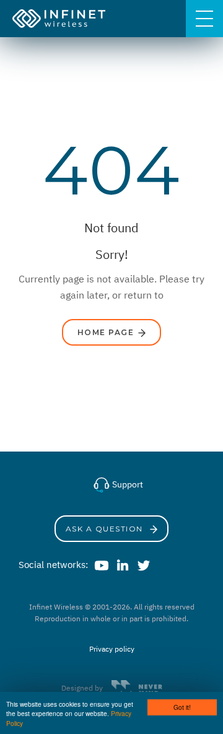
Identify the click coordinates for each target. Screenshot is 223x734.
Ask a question (106, 528)
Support (126, 484)
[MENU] (204, 18)
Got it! (182, 707)
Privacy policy (111, 648)
